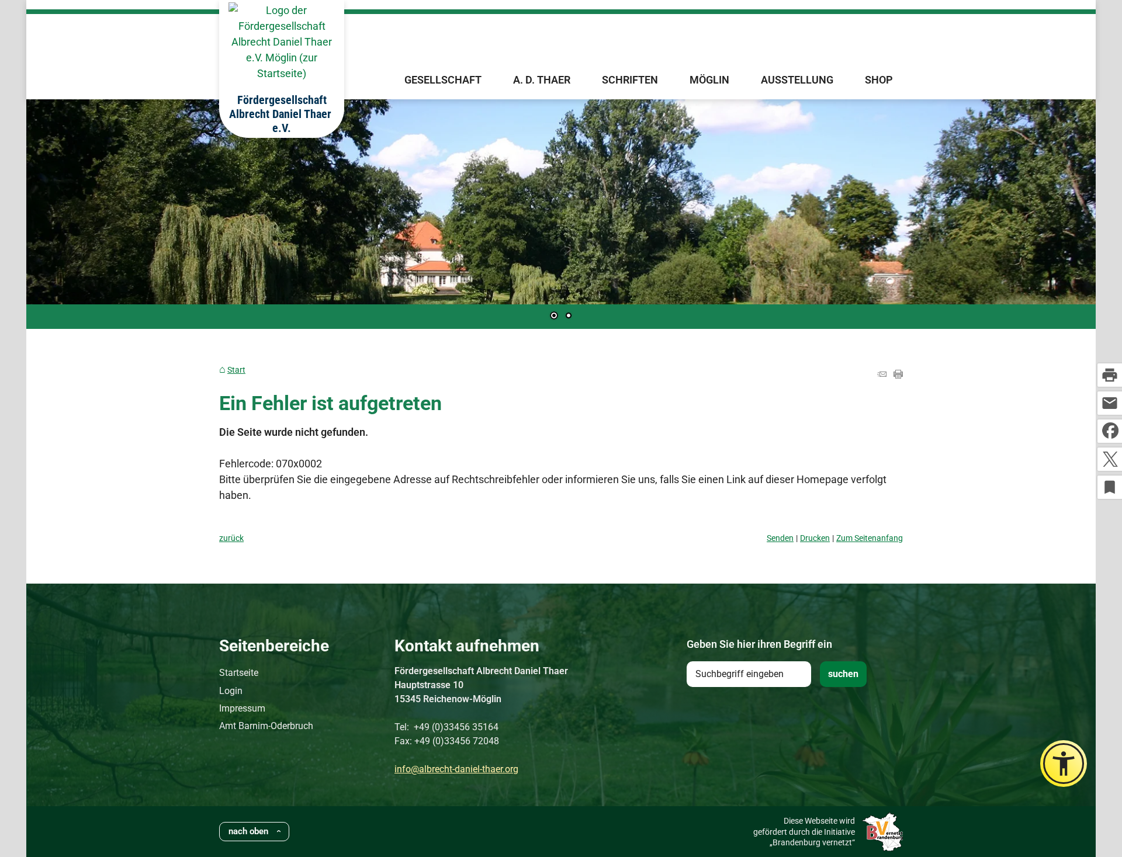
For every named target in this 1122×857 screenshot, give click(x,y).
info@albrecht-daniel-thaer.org (456, 769)
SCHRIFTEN (630, 80)
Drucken (815, 538)
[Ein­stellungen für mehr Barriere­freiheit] (1063, 763)
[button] (73, 211)
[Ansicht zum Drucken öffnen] (898, 375)
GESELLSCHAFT (443, 80)
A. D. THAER (541, 80)
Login (231, 690)
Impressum (242, 708)
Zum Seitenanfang (869, 538)
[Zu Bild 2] (568, 316)
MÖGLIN (709, 80)
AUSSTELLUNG (797, 80)
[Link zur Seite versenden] (881, 375)
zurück (231, 538)
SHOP (879, 80)
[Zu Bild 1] (554, 316)
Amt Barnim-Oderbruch (266, 725)
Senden (780, 538)
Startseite (238, 672)
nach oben (248, 831)
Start (236, 370)
